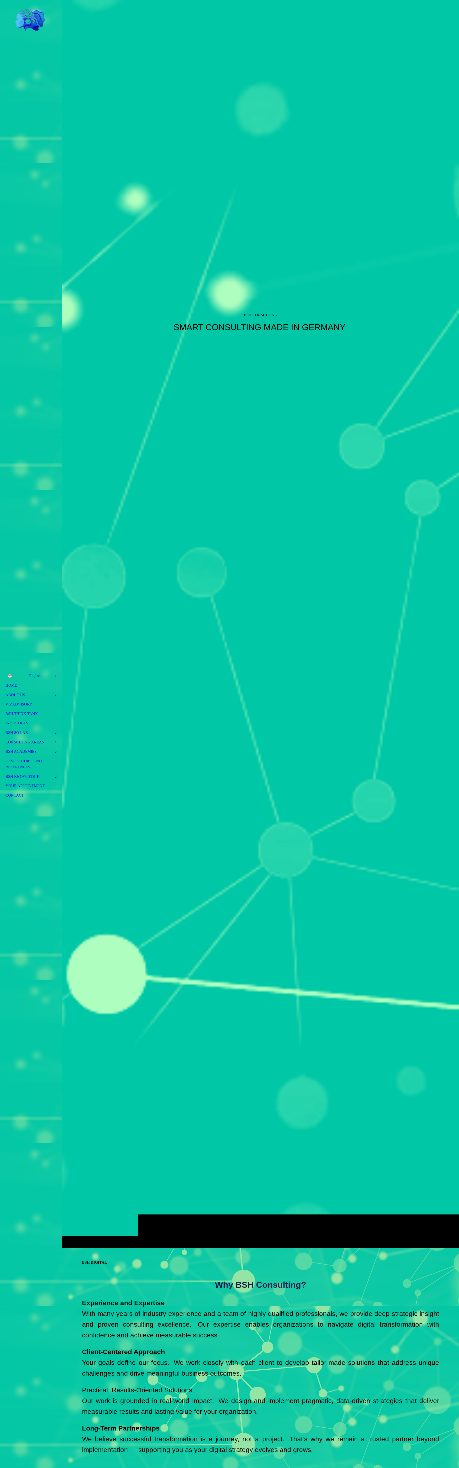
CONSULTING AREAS (24, 742)
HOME (11, 685)
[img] (260, 624)
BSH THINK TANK (21, 714)
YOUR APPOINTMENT (25, 786)
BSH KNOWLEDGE (22, 776)
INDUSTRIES (16, 723)
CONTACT (14, 795)
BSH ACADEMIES (21, 751)
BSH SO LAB (16, 733)
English (35, 676)
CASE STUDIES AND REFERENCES (23, 764)
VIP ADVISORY (18, 704)
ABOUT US (15, 695)
